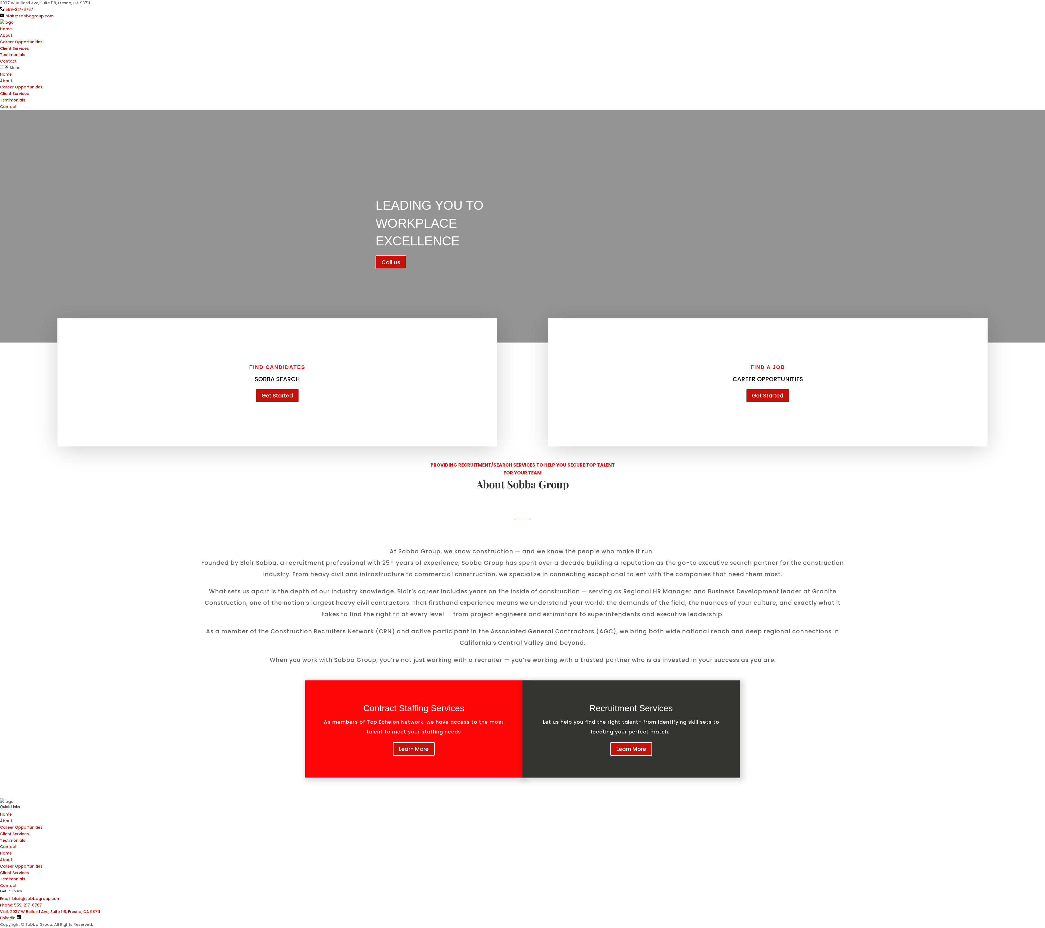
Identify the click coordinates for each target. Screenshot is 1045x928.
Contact (8, 61)
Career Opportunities (21, 42)
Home (6, 29)
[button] (522, 68)
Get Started (277, 395)
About (6, 35)
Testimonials (12, 54)
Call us (391, 262)
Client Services (14, 48)
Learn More (414, 749)
